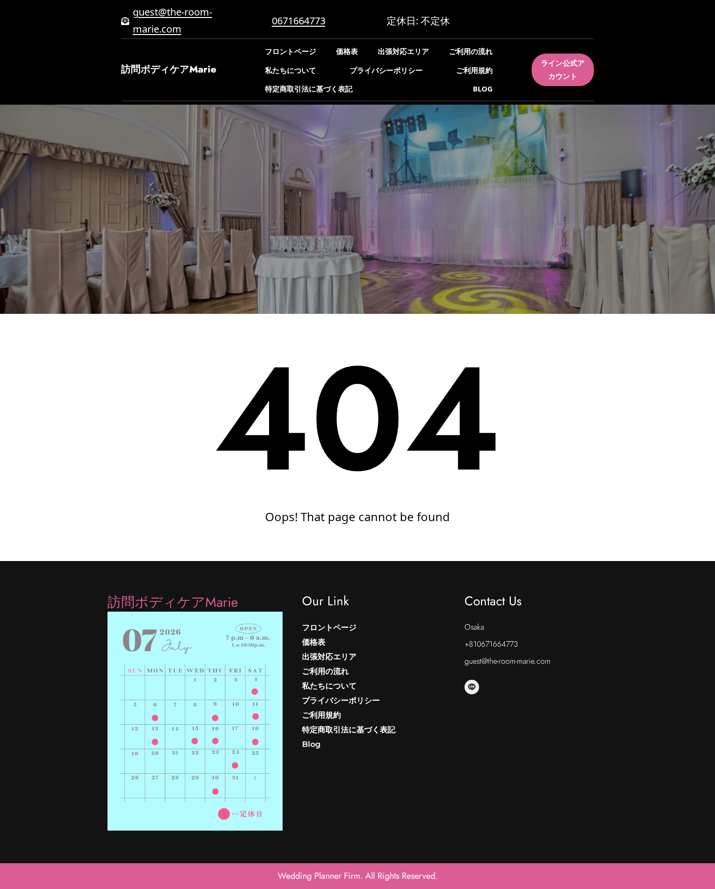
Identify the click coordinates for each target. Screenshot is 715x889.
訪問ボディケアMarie (168, 69)
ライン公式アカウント (563, 69)
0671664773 (298, 20)
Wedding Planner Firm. (321, 876)
